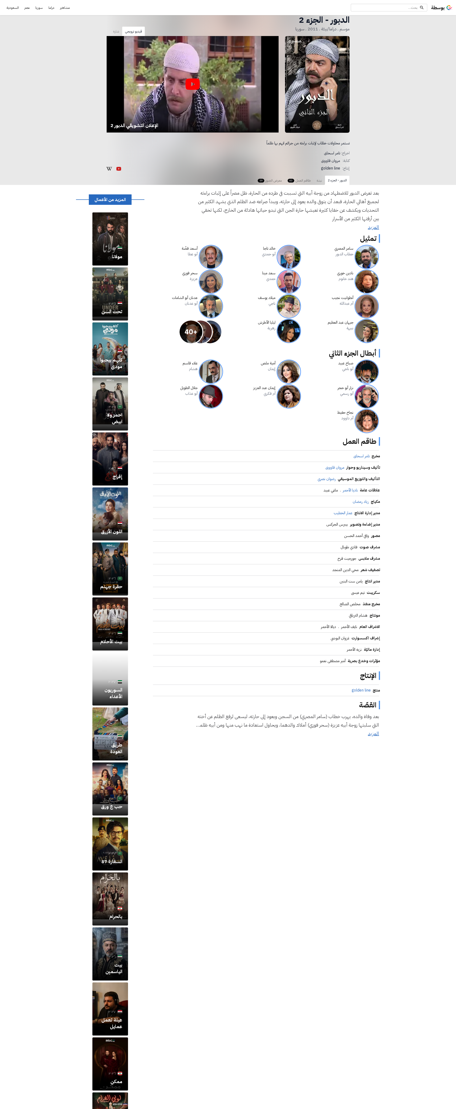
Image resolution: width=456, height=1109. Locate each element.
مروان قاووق (330, 161)
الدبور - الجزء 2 (337, 180)
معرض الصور (271, 180)
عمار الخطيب (343, 513)
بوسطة (438, 7)
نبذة (319, 180)
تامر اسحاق (332, 153)
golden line (330, 168)
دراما (51, 7)
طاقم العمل (300, 180)
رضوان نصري (327, 479)
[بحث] (421, 7)
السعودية (13, 7)
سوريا (39, 7)
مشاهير (65, 7)
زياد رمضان (361, 501)
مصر (27, 7)
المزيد (373, 227)
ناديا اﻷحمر (350, 490)
